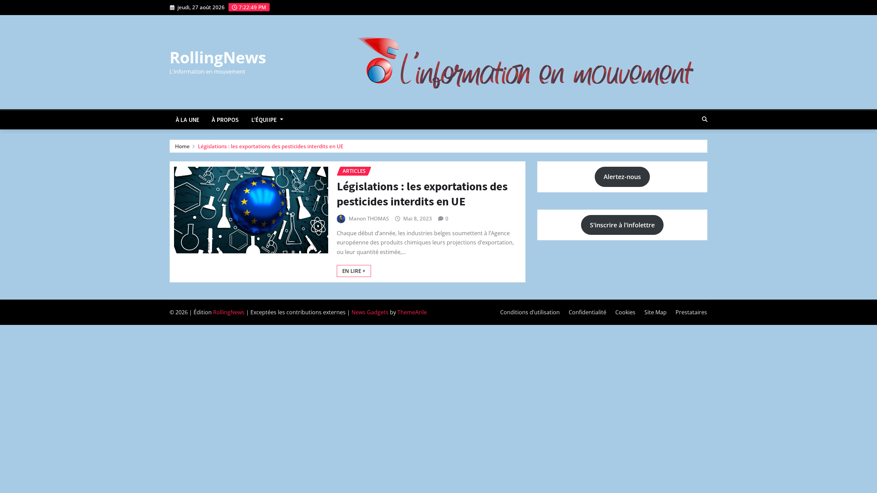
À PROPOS (225, 120)
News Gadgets (369, 312)
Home (182, 146)
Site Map (655, 312)
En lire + (354, 270)
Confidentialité (587, 312)
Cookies (625, 312)
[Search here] (704, 119)
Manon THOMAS (369, 218)
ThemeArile (412, 312)
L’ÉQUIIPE (265, 120)
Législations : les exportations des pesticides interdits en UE (270, 146)
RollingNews (218, 57)
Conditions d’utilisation (530, 312)
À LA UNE (187, 120)
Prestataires (691, 312)
